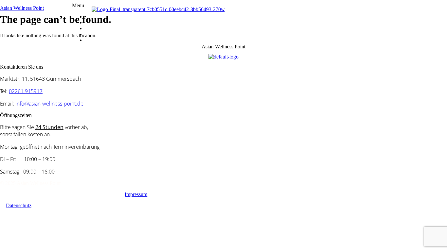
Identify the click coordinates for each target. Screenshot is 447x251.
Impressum (136, 194)
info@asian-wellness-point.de (48, 103)
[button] (259, 5)
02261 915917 (26, 91)
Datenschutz (18, 205)
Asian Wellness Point (22, 8)
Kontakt (101, 40)
